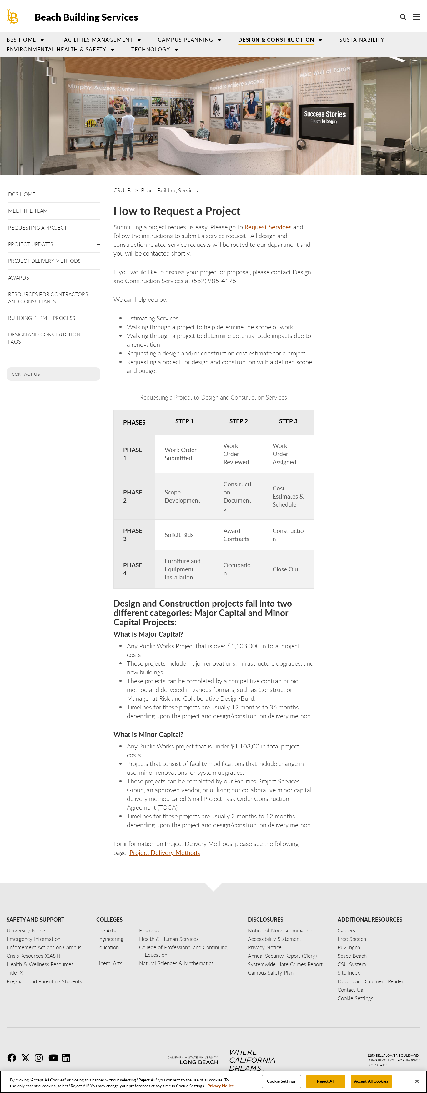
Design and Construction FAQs (44, 338)
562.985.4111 (377, 1064)
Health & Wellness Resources (40, 964)
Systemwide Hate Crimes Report (285, 964)
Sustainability (361, 39)
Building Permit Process (41, 318)
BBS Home (21, 39)
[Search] (400, 16)
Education (107, 947)
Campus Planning (185, 39)
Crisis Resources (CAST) (33, 955)
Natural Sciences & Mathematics (176, 963)
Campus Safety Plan (271, 972)
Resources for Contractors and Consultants (48, 298)
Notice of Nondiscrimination (280, 930)
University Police (26, 930)
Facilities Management (97, 39)
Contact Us (26, 374)
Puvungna (349, 947)
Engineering (109, 938)
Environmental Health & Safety (56, 49)
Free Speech (352, 938)
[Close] (417, 1081)
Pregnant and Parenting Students (44, 981)
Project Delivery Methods (44, 260)
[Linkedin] (68, 1057)
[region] (213, 1082)
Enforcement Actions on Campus (44, 947)
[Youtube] (54, 1057)
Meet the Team (28, 210)
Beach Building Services (86, 16)
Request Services (268, 226)
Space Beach (352, 955)
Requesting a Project (37, 227)
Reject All (325, 1081)
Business (149, 930)
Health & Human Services (168, 938)
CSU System (352, 964)
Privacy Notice (221, 1086)
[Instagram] (41, 1057)
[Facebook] (13, 1057)
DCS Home (22, 194)
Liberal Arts (109, 963)
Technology (150, 49)
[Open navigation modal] (413, 16)
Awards (18, 277)
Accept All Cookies (371, 1081)
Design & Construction (276, 39)
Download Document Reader (371, 981)
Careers (346, 930)
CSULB (122, 190)
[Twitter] (27, 1057)
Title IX (15, 972)
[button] (98, 243)
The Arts (106, 930)
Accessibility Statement (274, 938)
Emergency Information (33, 938)
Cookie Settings (281, 1081)
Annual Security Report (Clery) (282, 955)
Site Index (349, 972)
